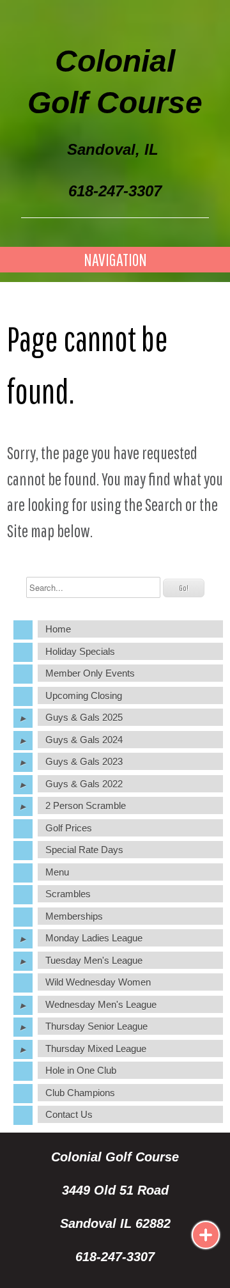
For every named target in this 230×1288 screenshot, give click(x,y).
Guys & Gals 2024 (84, 739)
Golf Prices (68, 827)
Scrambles (68, 893)
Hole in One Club (80, 1070)
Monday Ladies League (93, 937)
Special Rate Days (84, 849)
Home (58, 629)
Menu (57, 872)
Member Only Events (90, 673)
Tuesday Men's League (93, 960)
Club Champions (80, 1092)
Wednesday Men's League (101, 1004)
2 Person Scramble (85, 805)
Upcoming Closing (83, 695)
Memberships (74, 916)
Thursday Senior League (96, 1026)
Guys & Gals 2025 (84, 717)
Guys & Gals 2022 (84, 783)
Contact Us (69, 1114)
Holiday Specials (80, 651)
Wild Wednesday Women (98, 982)
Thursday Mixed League (95, 1048)
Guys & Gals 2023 (84, 761)
